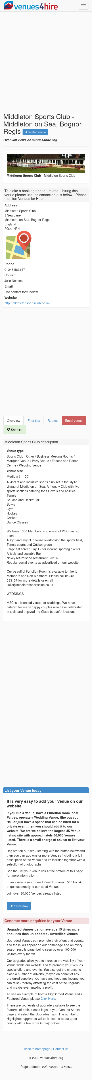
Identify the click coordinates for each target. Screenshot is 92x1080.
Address (10, 205)
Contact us (60, 1048)
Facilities (34, 420)
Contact (10, 275)
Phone (9, 264)
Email (8, 286)
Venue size (15, 471)
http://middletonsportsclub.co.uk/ (27, 303)
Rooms (53, 420)
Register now (19, 906)
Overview (13, 420)
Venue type (15, 450)
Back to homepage (37, 1048)
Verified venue (37, 132)
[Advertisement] (46, 62)
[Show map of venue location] (46, 245)
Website (10, 297)
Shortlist (16, 429)
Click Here (48, 998)
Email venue (74, 420)
